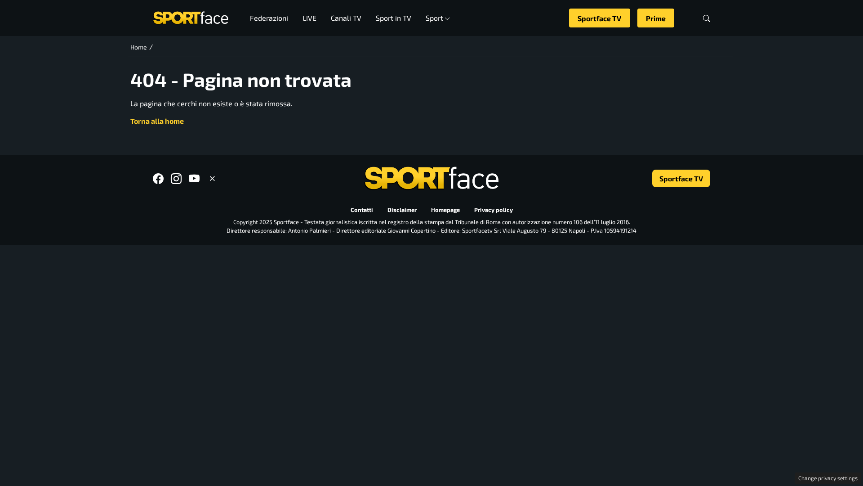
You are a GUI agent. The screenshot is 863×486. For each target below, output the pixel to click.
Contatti (362, 210)
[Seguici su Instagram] (176, 178)
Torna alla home (157, 121)
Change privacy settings (828, 478)
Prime (656, 18)
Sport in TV (393, 18)
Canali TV (346, 18)
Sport (434, 18)
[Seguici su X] (212, 178)
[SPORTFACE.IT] (190, 17)
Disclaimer (402, 210)
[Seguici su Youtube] (194, 178)
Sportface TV (599, 18)
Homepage (445, 210)
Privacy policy (493, 210)
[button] (706, 18)
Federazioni (269, 18)
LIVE (309, 18)
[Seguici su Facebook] (158, 178)
